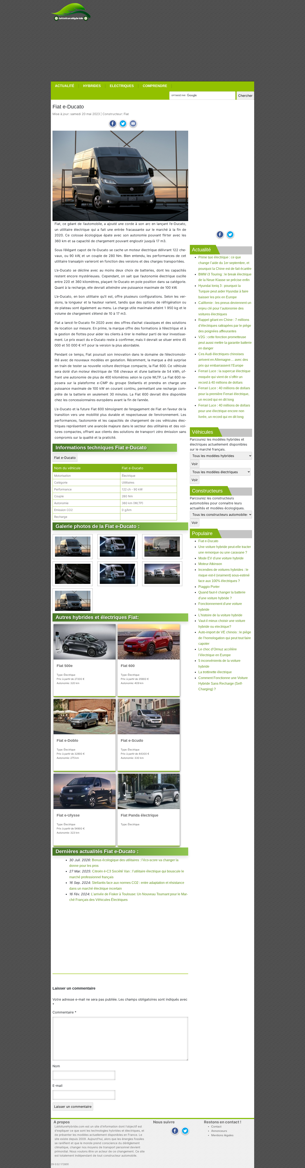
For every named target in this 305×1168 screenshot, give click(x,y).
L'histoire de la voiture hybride (220, 615)
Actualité (64, 86)
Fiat (126, 114)
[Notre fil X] (185, 1131)
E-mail (57, 1085)
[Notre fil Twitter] (230, 234)
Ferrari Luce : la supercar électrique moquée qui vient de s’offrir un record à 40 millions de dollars (224, 376)
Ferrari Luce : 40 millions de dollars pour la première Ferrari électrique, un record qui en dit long (224, 393)
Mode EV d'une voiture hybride (221, 558)
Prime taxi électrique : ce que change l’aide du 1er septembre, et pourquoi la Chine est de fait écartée (224, 262)
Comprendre (155, 86)
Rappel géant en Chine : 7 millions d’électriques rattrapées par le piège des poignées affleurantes (224, 325)
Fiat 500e (65, 666)
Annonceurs (219, 1130)
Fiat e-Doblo (67, 740)
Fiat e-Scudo (132, 740)
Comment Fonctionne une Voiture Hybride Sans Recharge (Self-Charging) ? (223, 683)
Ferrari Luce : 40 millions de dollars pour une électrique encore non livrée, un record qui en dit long (224, 411)
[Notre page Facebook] (220, 234)
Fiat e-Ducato (65, 458)
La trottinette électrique (215, 672)
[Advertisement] (152, 51)
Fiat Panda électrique (139, 815)
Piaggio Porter (209, 586)
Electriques (122, 86)
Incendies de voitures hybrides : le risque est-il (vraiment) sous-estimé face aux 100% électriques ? (224, 575)
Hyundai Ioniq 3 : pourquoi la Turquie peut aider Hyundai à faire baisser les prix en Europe (223, 291)
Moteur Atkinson (210, 564)
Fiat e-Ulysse (68, 815)
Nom (56, 1066)
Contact (216, 1126)
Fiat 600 (128, 666)
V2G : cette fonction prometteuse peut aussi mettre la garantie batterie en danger (225, 342)
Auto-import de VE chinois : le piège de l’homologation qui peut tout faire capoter (224, 637)
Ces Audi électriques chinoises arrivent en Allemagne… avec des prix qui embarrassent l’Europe (223, 359)
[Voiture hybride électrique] (71, 11)
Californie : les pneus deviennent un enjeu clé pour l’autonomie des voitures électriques (224, 308)
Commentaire (64, 1012)
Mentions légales (222, 1135)
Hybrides (92, 86)
